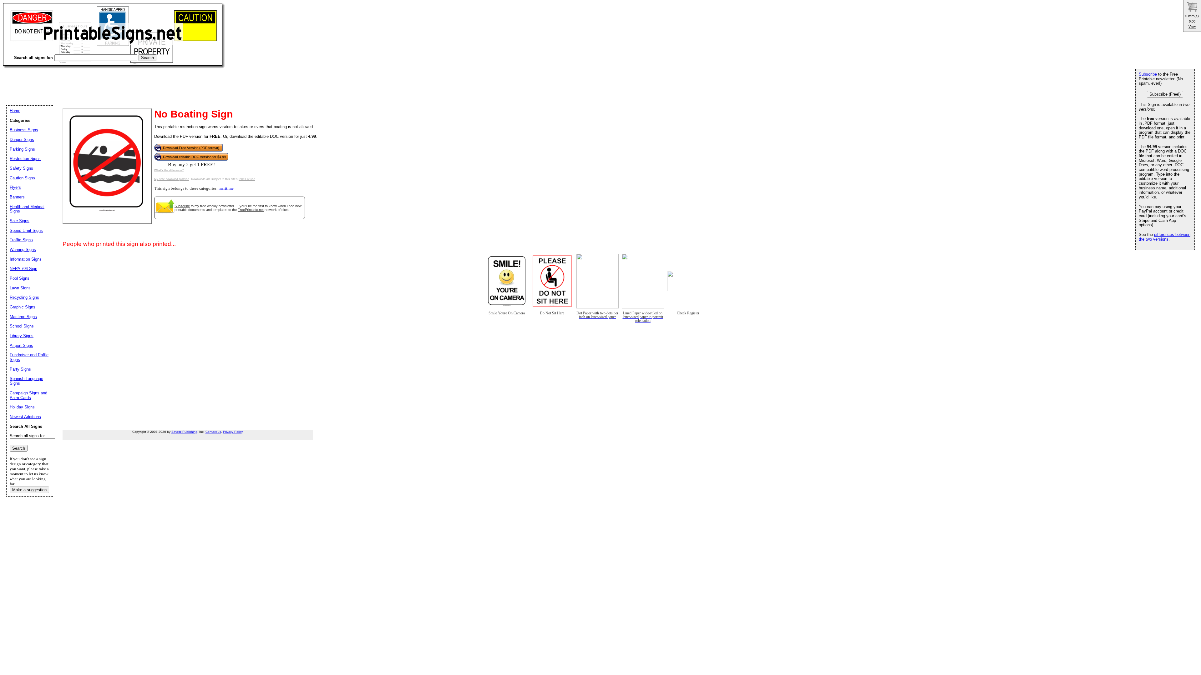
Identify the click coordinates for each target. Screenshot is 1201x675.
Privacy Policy (232, 431)
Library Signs (21, 335)
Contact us (213, 431)
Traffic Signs (21, 240)
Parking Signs (22, 149)
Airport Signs (21, 345)
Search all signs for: (28, 435)
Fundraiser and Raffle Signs (29, 357)
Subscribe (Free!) (1165, 94)
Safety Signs (21, 168)
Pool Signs (19, 278)
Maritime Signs (23, 316)
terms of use (247, 179)
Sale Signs (19, 220)
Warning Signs (23, 249)
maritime (226, 188)
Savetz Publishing (184, 431)
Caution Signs (22, 178)
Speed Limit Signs (26, 230)
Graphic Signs (22, 307)
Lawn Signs (20, 288)
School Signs (22, 326)
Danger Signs (22, 139)
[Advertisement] (117, 81)
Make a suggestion (29, 490)
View (1192, 26)
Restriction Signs (25, 158)
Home (15, 110)
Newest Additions (25, 416)
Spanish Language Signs (26, 381)
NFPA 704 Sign (23, 268)
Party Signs (20, 369)
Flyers (15, 187)
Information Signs (26, 259)
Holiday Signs (22, 407)
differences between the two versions (1164, 237)
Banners (17, 197)
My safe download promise (171, 179)
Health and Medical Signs (27, 209)
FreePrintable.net (251, 210)
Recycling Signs (24, 297)
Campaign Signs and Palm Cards (28, 395)
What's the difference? (169, 170)
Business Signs (24, 130)
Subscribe (182, 206)
